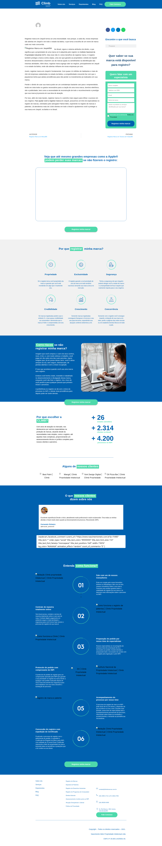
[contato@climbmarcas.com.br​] (97, 788)
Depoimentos (83, 4)
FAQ (100, 4)
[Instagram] (97, 781)
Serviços (72, 4)
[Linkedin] (105, 781)
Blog (94, 4)
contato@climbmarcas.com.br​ (108, 789)
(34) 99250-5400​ (104, 802)
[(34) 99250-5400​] (97, 801)
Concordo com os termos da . (122, 116)
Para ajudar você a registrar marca (48, 101)
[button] (108, 30)
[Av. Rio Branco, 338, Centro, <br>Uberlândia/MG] (97, 809)
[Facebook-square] (101, 781)
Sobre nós (61, 4)
